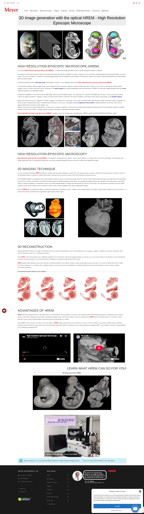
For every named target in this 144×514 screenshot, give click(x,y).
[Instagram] (136, 3)
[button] (140, 491)
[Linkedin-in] (134, 3)
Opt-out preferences (116, 510)
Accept (117, 506)
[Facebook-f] (139, 3)
